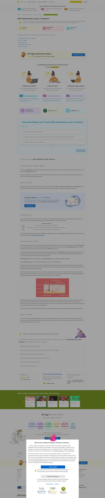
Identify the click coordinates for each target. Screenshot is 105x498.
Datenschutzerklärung (59, 450)
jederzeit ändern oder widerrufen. (39, 460)
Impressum (57, 483)
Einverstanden (53, 467)
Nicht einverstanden (53, 476)
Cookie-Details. (71, 450)
